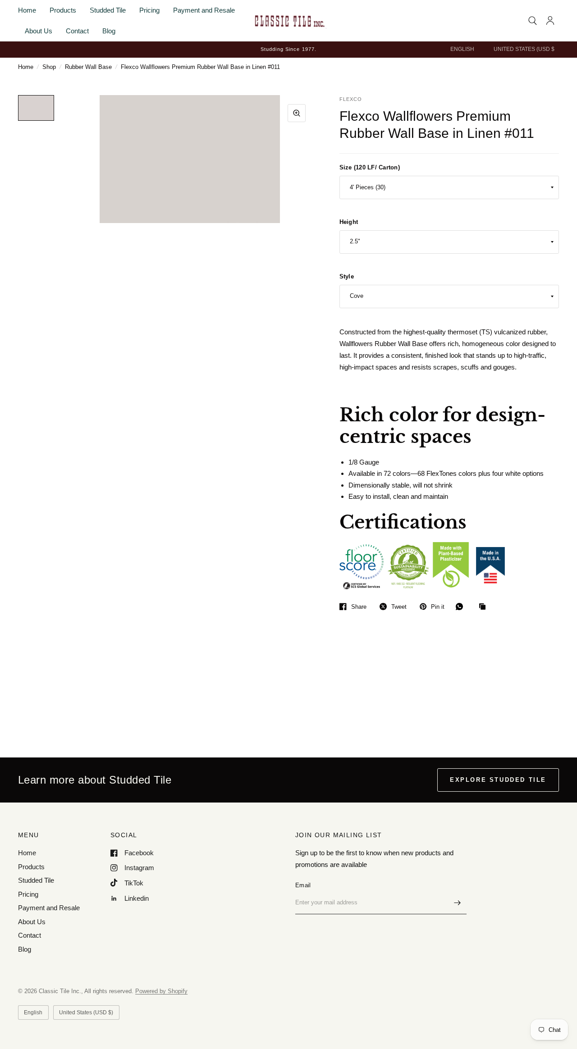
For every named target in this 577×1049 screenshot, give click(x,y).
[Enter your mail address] (458, 902)
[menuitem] (30, 10)
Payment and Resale (204, 10)
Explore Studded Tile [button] (498, 779)
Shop (49, 67)
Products (63, 10)
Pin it (437, 606)
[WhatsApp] (461, 606)
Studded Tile (108, 10)
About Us (38, 31)
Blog (108, 31)
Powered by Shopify (161, 991)
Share (358, 606)
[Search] (532, 20)
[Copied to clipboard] (484, 607)
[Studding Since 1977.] (288, 49)
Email (303, 885)
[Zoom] (297, 113)
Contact (77, 31)
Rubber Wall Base (88, 67)
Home (27, 10)
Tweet (399, 606)
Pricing (149, 10)
